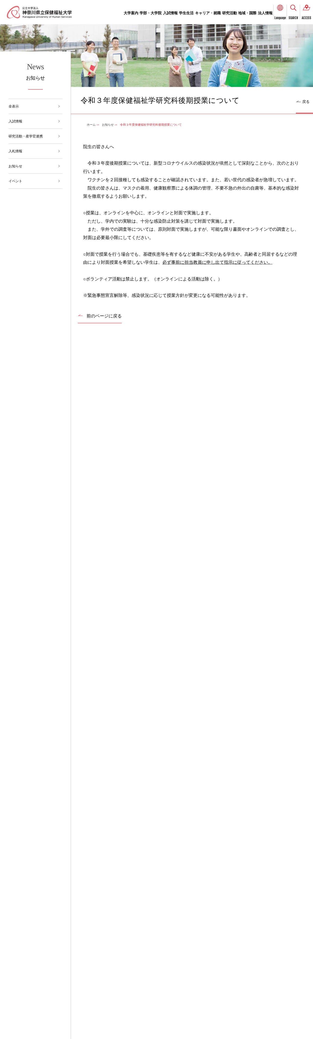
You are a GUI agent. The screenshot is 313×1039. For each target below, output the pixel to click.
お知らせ (15, 166)
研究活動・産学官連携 (26, 136)
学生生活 (186, 13)
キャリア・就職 (208, 13)
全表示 (14, 106)
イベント (15, 181)
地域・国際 (247, 13)
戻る (306, 101)
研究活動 (229, 13)
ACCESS (306, 18)
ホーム (91, 124)
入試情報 (170, 13)
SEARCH (293, 18)
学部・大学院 (151, 13)
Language (280, 18)
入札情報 (15, 151)
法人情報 (265, 13)
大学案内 (131, 13)
